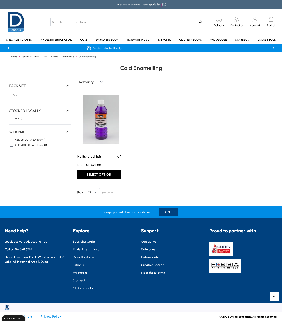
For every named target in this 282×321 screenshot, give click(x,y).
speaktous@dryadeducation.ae (26, 241)
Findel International (56, 39)
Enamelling (68, 56)
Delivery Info (150, 257)
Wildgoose (218, 39)
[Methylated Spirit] (99, 119)
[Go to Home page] (16, 22)
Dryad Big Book (107, 39)
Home (14, 56)
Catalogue (148, 249)
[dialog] (13, 318)
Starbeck (242, 39)
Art (45, 56)
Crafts (54, 56)
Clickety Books (190, 39)
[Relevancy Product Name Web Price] (91, 82)
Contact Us (148, 241)
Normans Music (138, 39)
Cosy (83, 39)
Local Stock (267, 39)
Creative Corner (152, 265)
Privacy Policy (51, 316)
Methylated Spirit (90, 156)
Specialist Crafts (19, 39)
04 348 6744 (23, 249)
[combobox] (127, 22)
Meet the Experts (153, 272)
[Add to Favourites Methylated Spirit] (118, 156)
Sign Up (168, 212)
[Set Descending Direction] (110, 82)
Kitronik (164, 39)
